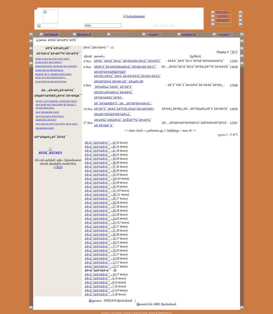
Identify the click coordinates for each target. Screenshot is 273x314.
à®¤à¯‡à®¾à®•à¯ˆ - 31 (100, 190)
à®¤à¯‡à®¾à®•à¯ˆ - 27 (100, 206)
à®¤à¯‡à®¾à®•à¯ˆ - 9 (99, 278)
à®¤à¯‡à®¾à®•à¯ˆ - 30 (100, 194)
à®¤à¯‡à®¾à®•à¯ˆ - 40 (100, 154)
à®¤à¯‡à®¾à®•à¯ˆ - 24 (100, 218)
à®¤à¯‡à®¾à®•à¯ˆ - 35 (100, 174)
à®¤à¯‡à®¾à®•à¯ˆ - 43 (100, 142)
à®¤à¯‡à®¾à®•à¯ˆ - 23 (100, 222)
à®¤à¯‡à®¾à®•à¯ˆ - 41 (100, 150)
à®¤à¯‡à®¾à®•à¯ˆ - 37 (100, 166)
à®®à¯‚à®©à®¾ (50, 152)
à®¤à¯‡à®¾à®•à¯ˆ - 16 (100, 250)
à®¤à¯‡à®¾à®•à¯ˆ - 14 (100, 258)
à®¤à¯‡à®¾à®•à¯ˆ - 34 (100, 178)
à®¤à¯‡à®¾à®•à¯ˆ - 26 (100, 210)
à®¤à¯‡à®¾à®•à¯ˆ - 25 (100, 214)
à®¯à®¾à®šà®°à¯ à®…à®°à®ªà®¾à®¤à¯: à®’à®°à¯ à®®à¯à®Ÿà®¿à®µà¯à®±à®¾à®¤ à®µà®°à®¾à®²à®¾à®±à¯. (124, 109)
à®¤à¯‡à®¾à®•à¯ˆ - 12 (100, 266)
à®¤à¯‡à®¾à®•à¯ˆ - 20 (100, 234)
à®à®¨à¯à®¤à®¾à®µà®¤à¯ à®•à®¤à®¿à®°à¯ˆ (125, 66)
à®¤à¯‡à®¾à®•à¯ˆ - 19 (100, 238)
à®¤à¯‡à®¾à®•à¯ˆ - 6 (99, 290)
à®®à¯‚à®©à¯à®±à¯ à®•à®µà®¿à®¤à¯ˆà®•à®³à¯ (127, 60)
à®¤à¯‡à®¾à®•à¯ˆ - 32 (100, 186)
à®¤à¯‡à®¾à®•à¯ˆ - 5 (99, 294)
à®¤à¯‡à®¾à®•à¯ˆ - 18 (100, 242)
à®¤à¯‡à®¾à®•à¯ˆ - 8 (99, 282)
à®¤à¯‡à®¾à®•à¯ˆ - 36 (100, 170)
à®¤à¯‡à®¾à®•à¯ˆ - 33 (100, 182)
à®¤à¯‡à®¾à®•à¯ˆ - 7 (99, 286)
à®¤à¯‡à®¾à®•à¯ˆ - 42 (100, 146)
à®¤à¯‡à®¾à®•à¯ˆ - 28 (100, 202)
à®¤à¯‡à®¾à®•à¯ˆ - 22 (100, 226)
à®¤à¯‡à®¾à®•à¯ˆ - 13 (100, 262)
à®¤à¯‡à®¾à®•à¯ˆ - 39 (100, 158)
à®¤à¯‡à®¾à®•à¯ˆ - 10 (100, 274)
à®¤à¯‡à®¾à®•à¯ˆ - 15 (100, 254)
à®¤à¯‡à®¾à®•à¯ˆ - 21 (100, 230)
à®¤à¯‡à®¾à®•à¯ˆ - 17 (100, 246)
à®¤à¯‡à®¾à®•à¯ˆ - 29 (100, 198)
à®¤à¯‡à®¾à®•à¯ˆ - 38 (100, 162)
